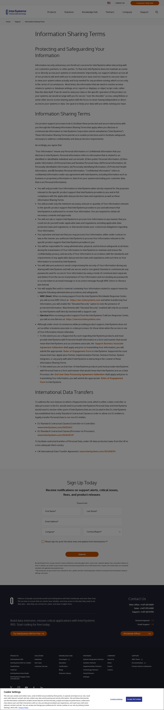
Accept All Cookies (134, 699)
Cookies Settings (116, 699)
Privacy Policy (23, 707)
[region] (82, 699)
